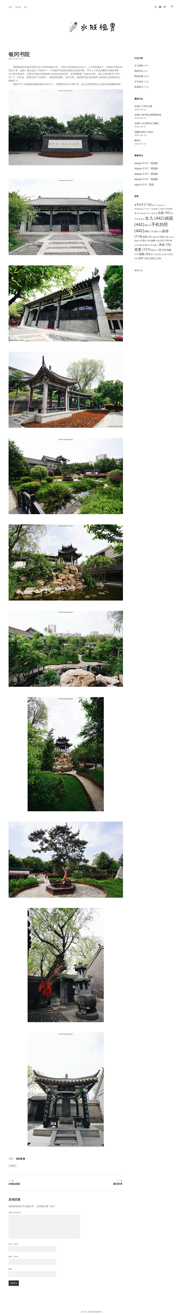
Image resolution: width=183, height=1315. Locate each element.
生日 (164, 240)
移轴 (155, 245)
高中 (144, 258)
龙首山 (155, 258)
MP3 (154, 205)
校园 (147, 236)
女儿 (154, 218)
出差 (143, 213)
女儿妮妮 (138, 65)
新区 (157, 231)
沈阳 (164, 236)
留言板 (18, 7)
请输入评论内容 (15, 1212)
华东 (154, 213)
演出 (146, 240)
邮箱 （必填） (14, 1256)
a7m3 (12, 1166)
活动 (171, 237)
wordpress (140, 209)
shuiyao (138, 162)
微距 (148, 225)
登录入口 (138, 270)
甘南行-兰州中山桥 (143, 106)
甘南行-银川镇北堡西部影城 (147, 114)
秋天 (148, 245)
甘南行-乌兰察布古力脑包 (146, 123)
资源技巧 (138, 86)
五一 (150, 209)
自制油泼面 (14, 1183)
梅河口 (137, 140)
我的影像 (20, 1158)
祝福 (141, 245)
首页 (10, 7)
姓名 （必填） (14, 1244)
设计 (153, 254)
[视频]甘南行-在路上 (144, 131)
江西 (155, 237)
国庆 (141, 219)
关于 (25, 7)
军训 (151, 184)
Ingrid (137, 184)
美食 (165, 244)
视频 (144, 254)
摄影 (149, 231)
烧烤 (155, 240)
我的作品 (138, 70)
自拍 (154, 250)
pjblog (161, 205)
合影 (164, 212)
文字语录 (138, 81)
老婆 (142, 249)
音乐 (166, 254)
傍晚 (156, 209)
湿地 (137, 240)
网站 (10, 1269)
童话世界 (117, 1183)
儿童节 (163, 209)
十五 (148, 213)
